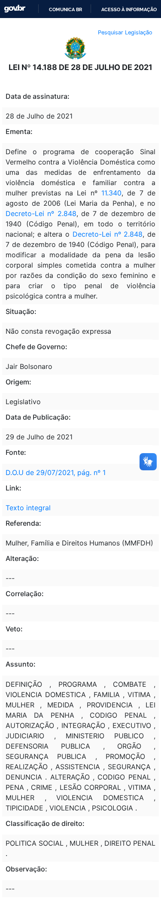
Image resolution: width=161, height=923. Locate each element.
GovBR (14, 9)
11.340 (111, 193)
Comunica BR (65, 9)
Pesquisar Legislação (125, 32)
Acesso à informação (129, 9)
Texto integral (28, 507)
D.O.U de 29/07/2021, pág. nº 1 (56, 472)
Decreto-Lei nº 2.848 (41, 213)
